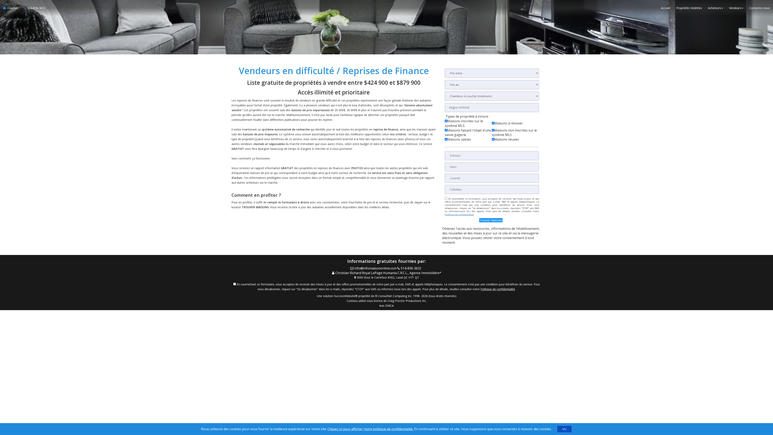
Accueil (665, 8)
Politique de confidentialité (459, 214)
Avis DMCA (386, 306)
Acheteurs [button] (714, 8)
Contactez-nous (759, 8)
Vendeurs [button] (735, 8)
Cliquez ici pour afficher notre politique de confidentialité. (370, 429)
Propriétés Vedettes (689, 8)
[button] (491, 220)
